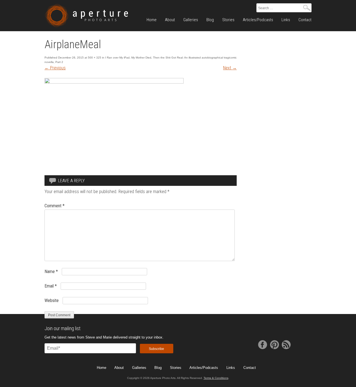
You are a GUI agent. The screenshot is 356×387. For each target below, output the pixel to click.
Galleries (190, 19)
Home (152, 19)
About (170, 19)
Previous (55, 67)
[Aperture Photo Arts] (86, 15)
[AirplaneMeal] (114, 82)
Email (50, 286)
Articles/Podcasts (258, 19)
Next (230, 67)
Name (51, 271)
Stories (228, 19)
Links (285, 19)
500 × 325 (94, 57)
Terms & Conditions (216, 377)
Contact (305, 19)
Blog (210, 19)
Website (51, 300)
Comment (54, 205)
